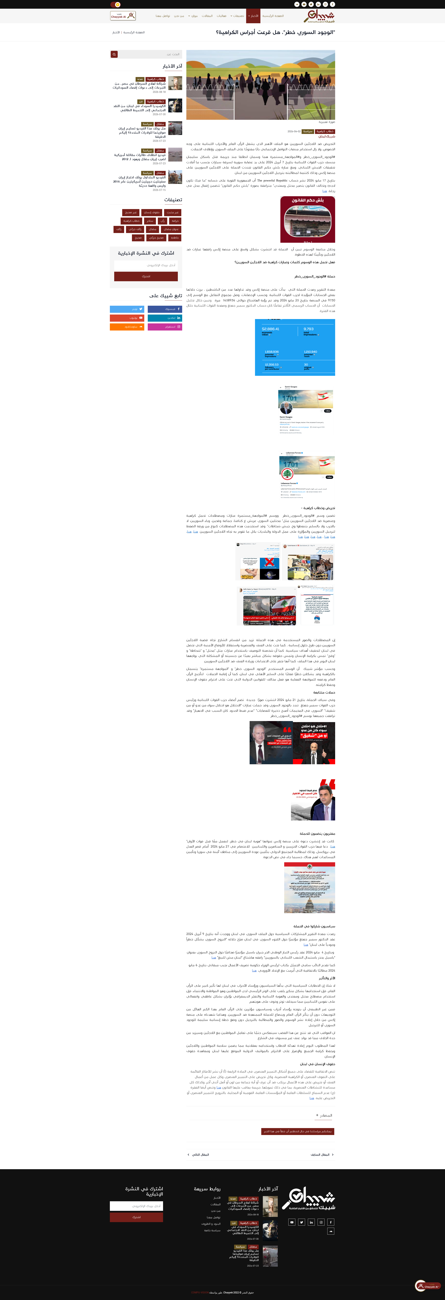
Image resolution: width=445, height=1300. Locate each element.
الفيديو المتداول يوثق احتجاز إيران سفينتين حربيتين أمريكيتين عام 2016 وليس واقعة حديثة (139, 181)
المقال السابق (320, 1154)
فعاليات (221, 16)
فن (141, 101)
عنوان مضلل (171, 229)
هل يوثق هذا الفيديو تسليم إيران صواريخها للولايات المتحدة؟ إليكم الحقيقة (142, 132)
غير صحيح (131, 212)
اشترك (146, 276)
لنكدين (172, 318)
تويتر (135, 309)
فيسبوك (170, 309)
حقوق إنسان (151, 212)
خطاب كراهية (325, 131)
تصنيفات (238, 16)
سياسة (307, 131)
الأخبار (254, 16)
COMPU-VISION (200, 1292)
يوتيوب (134, 318)
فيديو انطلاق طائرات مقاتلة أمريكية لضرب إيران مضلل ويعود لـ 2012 (140, 157)
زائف (118, 229)
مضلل (160, 124)
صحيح (138, 237)
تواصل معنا (163, 16)
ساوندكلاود (131, 326)
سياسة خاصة (212, 1230)
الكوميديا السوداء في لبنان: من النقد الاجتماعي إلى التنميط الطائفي (139, 108)
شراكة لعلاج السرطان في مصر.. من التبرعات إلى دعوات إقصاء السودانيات (139, 86)
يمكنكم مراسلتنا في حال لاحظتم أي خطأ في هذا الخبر (297, 1131)
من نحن (179, 16)
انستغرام (170, 326)
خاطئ (175, 237)
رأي (162, 220)
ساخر (150, 220)
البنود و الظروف (210, 1223)
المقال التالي (200, 1154)
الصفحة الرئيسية (273, 16)
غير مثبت (173, 212)
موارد (194, 16)
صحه (140, 79)
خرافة (175, 220)
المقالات (207, 16)
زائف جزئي (135, 229)
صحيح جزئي (156, 237)
